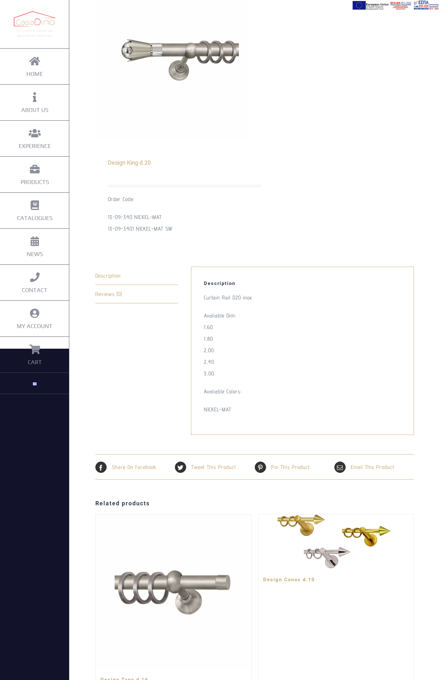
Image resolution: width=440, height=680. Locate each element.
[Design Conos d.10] (336, 542)
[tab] (136, 276)
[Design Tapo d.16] (173, 592)
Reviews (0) (108, 294)
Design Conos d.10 (289, 580)
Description (108, 275)
